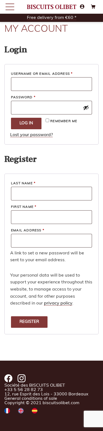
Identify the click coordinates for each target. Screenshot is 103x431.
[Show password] (86, 108)
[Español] (34, 411)
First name (23, 207)
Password (32, 97)
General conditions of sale (30, 398)
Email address (37, 230)
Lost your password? (31, 135)
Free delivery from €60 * (51, 18)
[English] (21, 411)
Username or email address (51, 74)
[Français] (7, 411)
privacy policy (58, 303)
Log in (26, 123)
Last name (23, 183)
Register (29, 322)
